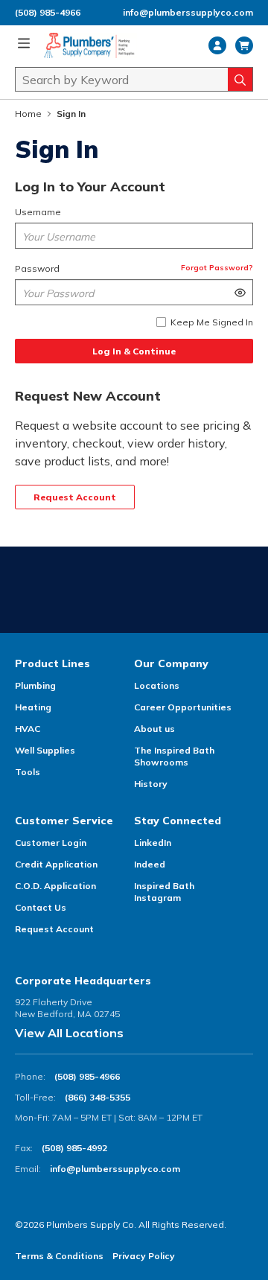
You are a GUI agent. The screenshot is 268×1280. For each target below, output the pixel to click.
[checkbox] (161, 322)
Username (38, 212)
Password (37, 268)
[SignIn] (217, 45)
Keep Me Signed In (211, 322)
